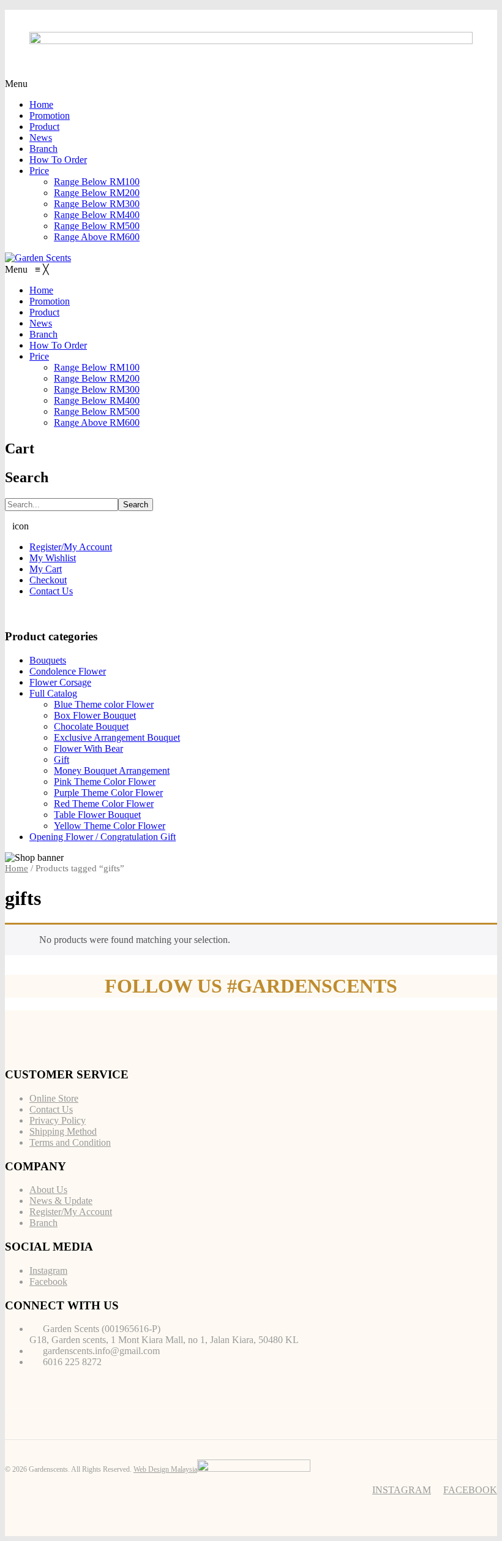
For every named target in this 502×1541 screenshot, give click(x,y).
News (40, 137)
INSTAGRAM (401, 1490)
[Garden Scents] (38, 257)
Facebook (48, 1281)
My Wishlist (52, 558)
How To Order (58, 159)
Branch (43, 148)
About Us (48, 1189)
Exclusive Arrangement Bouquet (117, 737)
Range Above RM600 (97, 237)
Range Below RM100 (97, 181)
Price (39, 170)
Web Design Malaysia (165, 1469)
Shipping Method (63, 1131)
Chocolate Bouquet (91, 726)
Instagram (48, 1270)
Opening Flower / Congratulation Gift (102, 836)
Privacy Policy (57, 1120)
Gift (61, 759)
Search (135, 504)
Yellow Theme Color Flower (109, 825)
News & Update (60, 1200)
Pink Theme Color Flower (104, 781)
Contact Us (51, 591)
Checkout (48, 580)
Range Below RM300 (97, 204)
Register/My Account (70, 547)
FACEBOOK (470, 1490)
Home (41, 104)
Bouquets (47, 660)
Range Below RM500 (97, 226)
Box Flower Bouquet (95, 715)
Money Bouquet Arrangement (112, 770)
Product (44, 126)
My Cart (45, 569)
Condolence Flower (67, 671)
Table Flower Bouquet (97, 814)
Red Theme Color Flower (104, 803)
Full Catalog (53, 693)
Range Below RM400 (97, 215)
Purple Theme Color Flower (108, 792)
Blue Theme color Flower (104, 704)
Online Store (53, 1098)
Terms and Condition (70, 1142)
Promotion (49, 115)
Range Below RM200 (97, 192)
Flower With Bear (88, 748)
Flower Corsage (60, 682)
